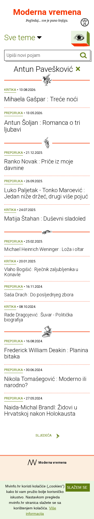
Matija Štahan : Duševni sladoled (45, 218)
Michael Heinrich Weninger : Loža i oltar (44, 249)
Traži (83, 55)
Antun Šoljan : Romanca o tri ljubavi (42, 126)
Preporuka (13, 113)
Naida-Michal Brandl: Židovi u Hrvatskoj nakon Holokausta (40, 410)
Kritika (10, 90)
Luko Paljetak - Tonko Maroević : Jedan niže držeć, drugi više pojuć (46, 193)
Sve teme (20, 37)
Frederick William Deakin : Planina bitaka (46, 353)
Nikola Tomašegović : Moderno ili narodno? (45, 382)
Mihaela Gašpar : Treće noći (41, 99)
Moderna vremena (47, 12)
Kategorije (79, 37)
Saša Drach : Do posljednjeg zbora (38, 294)
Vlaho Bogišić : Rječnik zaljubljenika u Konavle (41, 272)
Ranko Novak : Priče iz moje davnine (38, 164)
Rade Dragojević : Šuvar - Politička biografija (38, 317)
